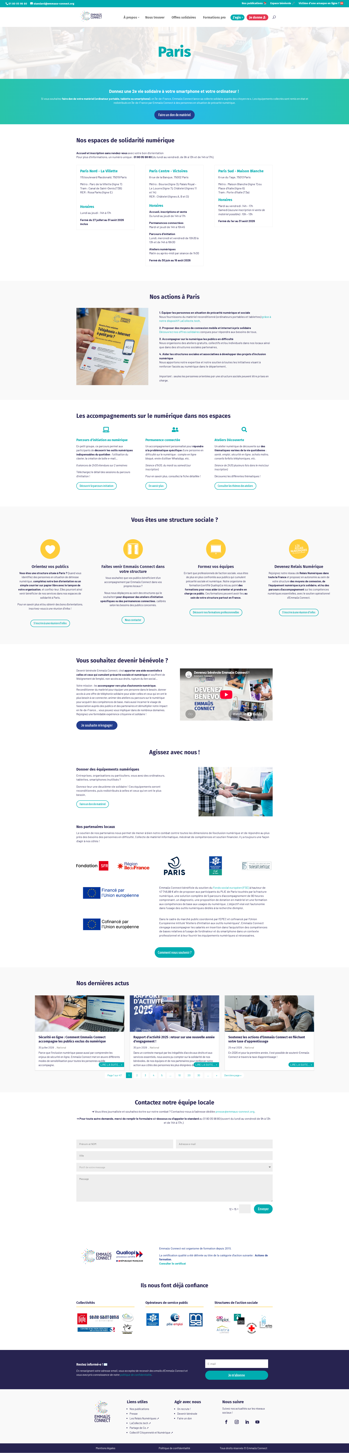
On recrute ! (184, 1408)
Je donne (256, 17)
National (61, 1047)
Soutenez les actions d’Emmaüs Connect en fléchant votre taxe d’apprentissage (266, 1039)
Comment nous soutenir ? (174, 952)
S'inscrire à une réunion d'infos (50, 623)
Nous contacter (133, 620)
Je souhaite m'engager (97, 725)
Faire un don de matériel (174, 115)
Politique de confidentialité (174, 1448)
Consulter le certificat (172, 1263)
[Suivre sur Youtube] (257, 1422)
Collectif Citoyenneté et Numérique (150, 1432)
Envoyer (263, 1209)
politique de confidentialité (135, 1374)
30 (198, 1075)
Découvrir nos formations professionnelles (216, 612)
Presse (134, 1413)
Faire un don (184, 1418)
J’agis (237, 17)
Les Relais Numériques (143, 1418)
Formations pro (214, 17)
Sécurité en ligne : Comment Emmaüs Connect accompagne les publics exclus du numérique (72, 1039)
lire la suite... (110, 1064)
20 (189, 1075)
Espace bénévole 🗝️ (282, 3)
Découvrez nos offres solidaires (179, 331)
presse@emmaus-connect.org (235, 1111)
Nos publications (139, 1408)
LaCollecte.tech (139, 1423)
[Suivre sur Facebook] (226, 1422)
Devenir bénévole (187, 1413)
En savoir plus (156, 485)
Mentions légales (105, 1448)
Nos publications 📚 (254, 3)
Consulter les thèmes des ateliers (235, 485)
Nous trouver (155, 17)
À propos (130, 17)
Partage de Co (138, 1427)
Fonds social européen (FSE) (231, 887)
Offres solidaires (184, 17)
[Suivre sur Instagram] (237, 1422)
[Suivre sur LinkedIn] (247, 1422)
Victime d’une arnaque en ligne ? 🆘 (321, 3)
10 (179, 1075)
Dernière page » (233, 1075)
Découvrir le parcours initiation (96, 485)
